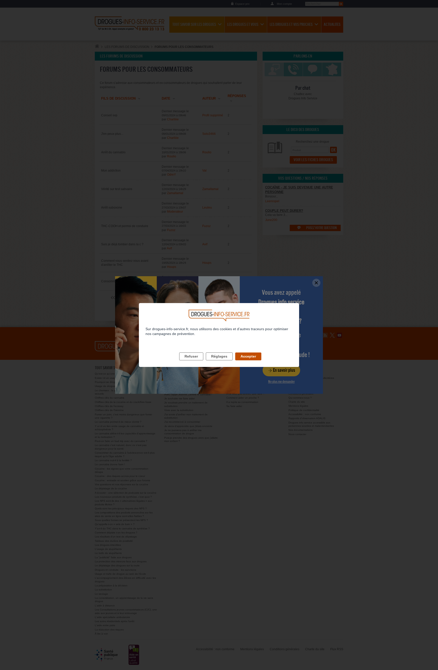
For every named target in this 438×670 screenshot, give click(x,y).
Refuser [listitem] (191, 356)
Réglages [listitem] (219, 356)
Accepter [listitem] (248, 356)
